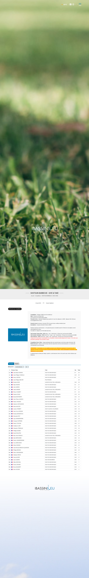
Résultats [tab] (11, 363)
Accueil (32, 295)
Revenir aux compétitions (15, 308)
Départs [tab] (16, 363)
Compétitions (38, 295)
